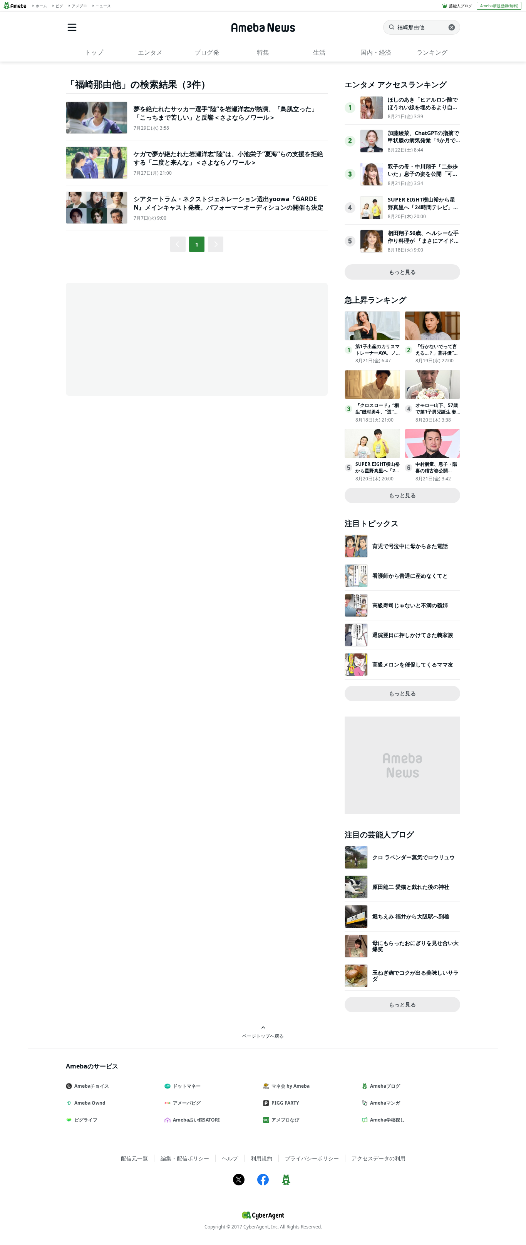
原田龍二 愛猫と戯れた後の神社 (410, 886)
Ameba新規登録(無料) (499, 5)
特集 (263, 52)
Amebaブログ (385, 1086)
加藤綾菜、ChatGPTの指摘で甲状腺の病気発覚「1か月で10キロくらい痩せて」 (423, 140)
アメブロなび (285, 1120)
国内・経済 (375, 52)
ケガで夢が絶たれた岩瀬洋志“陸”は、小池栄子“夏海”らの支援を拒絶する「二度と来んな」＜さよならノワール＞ (228, 158)
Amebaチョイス (91, 1086)
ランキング (432, 52)
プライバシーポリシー (312, 1158)
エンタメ (150, 52)
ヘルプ (230, 1158)
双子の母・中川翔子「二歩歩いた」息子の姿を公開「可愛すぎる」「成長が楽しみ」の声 (423, 178)
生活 (319, 52)
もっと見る (402, 271)
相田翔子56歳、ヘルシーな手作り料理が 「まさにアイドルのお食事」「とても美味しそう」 (423, 244)
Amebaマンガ (385, 1103)
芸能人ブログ (460, 5)
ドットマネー (187, 1086)
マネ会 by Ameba (290, 1086)
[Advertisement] (135, 338)
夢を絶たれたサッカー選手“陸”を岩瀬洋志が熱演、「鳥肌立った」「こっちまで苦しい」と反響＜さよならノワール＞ (226, 113)
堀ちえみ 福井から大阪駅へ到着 (410, 916)
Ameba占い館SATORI (196, 1120)
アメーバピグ (187, 1103)
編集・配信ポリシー (185, 1158)
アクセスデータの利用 (378, 1158)
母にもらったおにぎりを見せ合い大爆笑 (415, 946)
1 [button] (196, 244)
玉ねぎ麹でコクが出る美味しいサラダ (415, 975)
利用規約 (261, 1158)
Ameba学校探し (387, 1120)
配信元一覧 (134, 1158)
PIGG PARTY (285, 1103)
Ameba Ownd (90, 1103)
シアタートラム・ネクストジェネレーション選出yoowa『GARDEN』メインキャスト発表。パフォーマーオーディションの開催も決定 (228, 203)
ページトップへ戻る (263, 1036)
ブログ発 (206, 52)
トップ (94, 52)
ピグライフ (85, 1120)
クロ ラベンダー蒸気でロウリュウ (413, 857)
